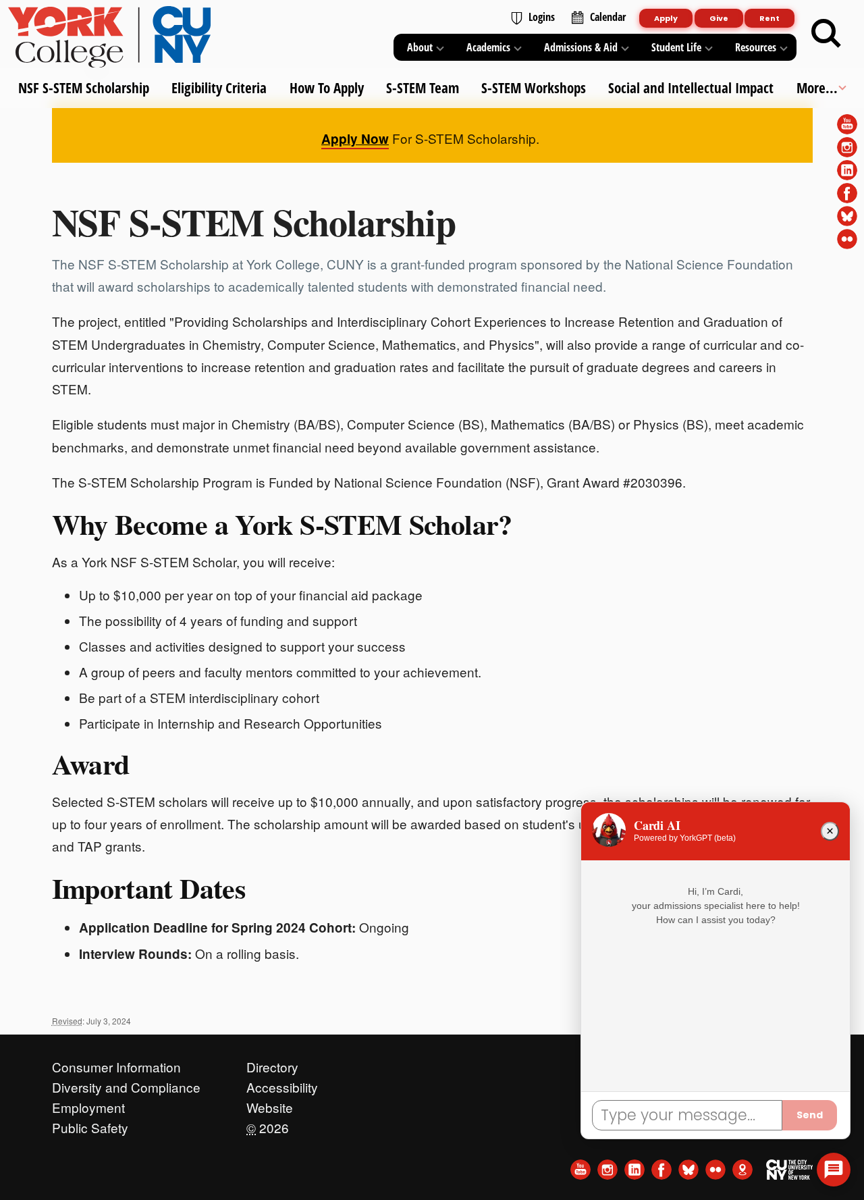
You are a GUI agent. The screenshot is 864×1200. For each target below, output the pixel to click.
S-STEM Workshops (533, 87)
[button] (833, 1169)
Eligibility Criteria (219, 87)
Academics (488, 47)
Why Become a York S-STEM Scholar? (282, 524)
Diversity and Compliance (126, 1084)
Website (269, 1104)
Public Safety (90, 1124)
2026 (267, 1124)
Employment (88, 1104)
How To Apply (326, 87)
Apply (666, 18)
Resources (755, 47)
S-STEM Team (421, 87)
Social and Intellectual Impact (691, 87)
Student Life (676, 47)
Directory (272, 1064)
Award (91, 764)
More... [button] (816, 87)
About (420, 47)
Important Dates (149, 888)
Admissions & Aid (581, 47)
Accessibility (282, 1084)
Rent (769, 18)
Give (718, 18)
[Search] (826, 33)
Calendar (608, 16)
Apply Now (355, 139)
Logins (542, 16)
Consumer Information (116, 1064)
